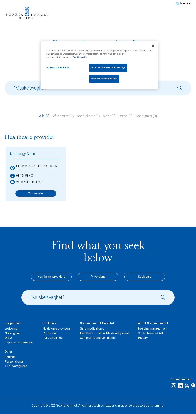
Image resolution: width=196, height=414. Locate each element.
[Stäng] (153, 46)
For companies (53, 338)
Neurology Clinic (22, 154)
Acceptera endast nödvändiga (108, 67)
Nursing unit (12, 333)
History (143, 338)
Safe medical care (92, 328)
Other (8, 351)
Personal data (14, 361)
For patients (13, 323)
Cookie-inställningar (58, 67)
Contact (10, 357)
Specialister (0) (88, 116)
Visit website (35, 193)
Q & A (8, 338)
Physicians (98, 276)
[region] (99, 65)
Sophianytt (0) (146, 116)
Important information (19, 342)
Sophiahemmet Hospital (97, 323)
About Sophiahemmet (153, 323)
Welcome (11, 328)
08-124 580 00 (24, 175)
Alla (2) (44, 116)
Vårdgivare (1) (63, 116)
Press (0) (126, 116)
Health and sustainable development (104, 333)
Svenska (185, 3)
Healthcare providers (51, 276)
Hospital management (152, 328)
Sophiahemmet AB (150, 333)
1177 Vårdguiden (16, 366)
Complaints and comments (98, 338)
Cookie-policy (80, 57)
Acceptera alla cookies (104, 78)
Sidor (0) (109, 116)
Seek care (144, 276)
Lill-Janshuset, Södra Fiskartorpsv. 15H (37, 167)
